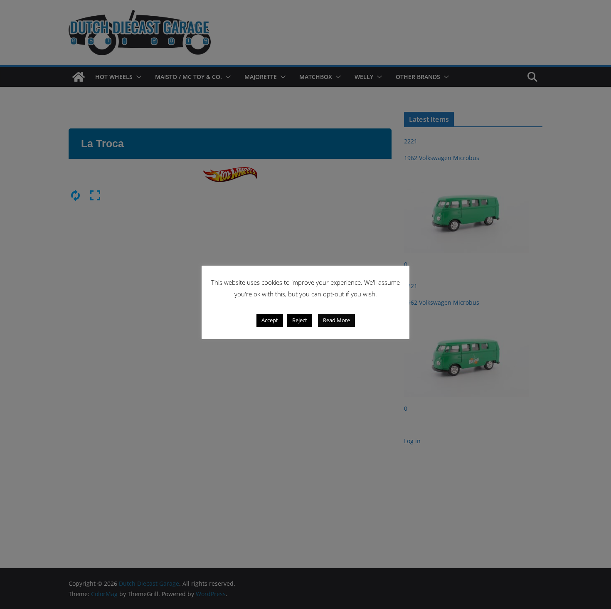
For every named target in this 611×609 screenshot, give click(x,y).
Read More (336, 320)
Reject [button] (299, 320)
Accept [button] (269, 320)
